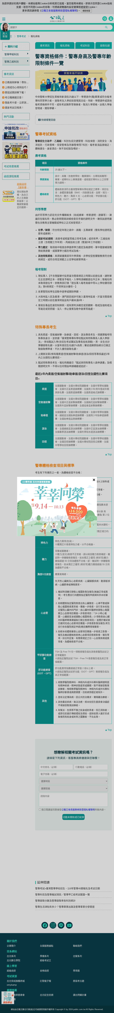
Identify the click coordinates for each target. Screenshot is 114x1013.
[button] (4, 19)
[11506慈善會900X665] (57, 506)
